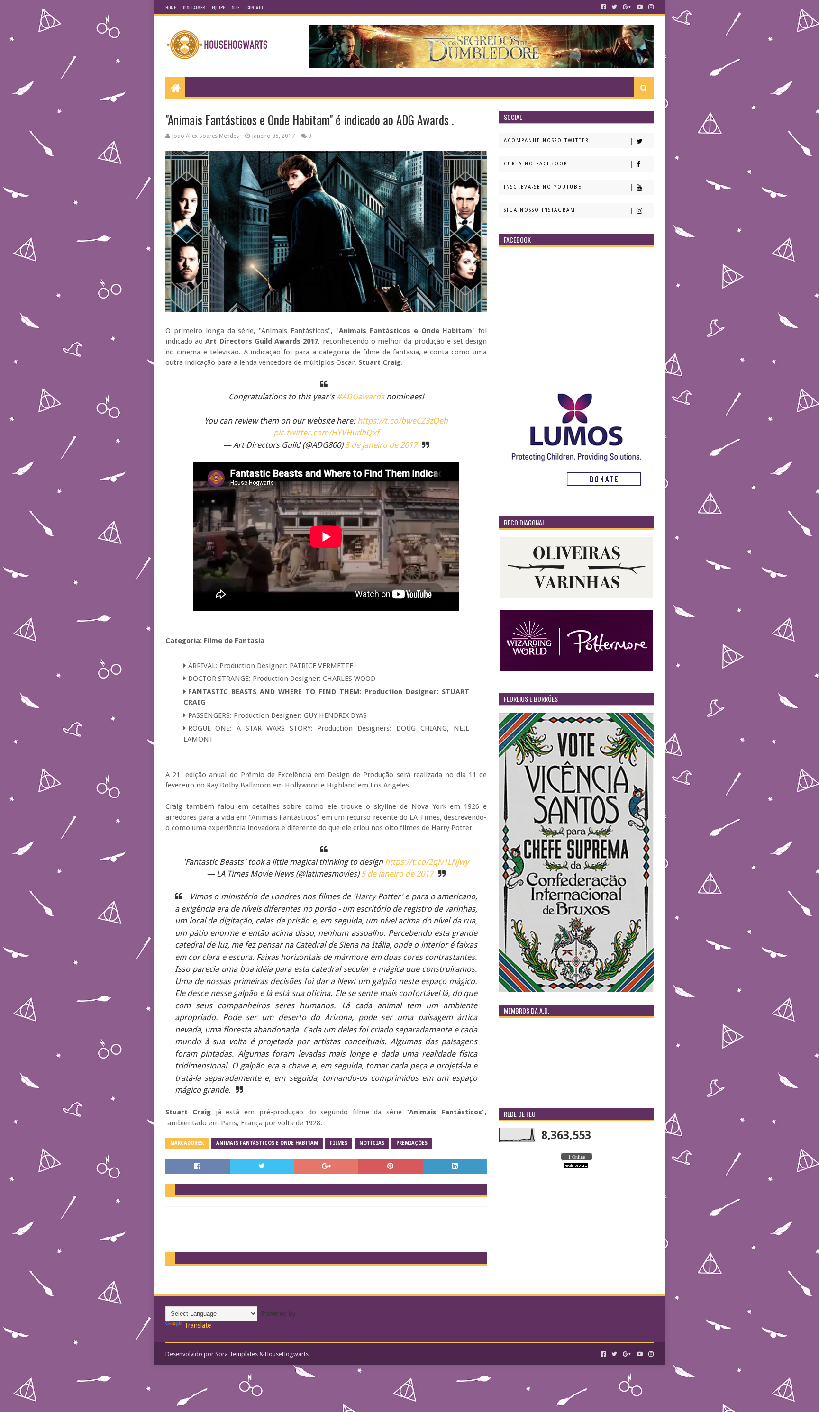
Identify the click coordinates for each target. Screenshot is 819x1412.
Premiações (412, 1143)
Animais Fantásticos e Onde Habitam (267, 1143)
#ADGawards (360, 396)
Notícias (371, 1143)
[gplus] (627, 7)
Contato (254, 7)
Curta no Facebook (536, 163)
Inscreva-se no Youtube (543, 187)
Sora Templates (236, 1354)
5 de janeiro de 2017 (381, 445)
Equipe (218, 7)
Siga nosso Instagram (539, 210)
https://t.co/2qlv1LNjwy (427, 862)
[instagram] (650, 7)
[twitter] (614, 7)
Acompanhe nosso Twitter (546, 140)
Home (170, 7)
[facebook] (603, 7)
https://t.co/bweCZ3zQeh (402, 420)
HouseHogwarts (287, 1354)
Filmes (338, 1143)
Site (235, 7)
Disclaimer (194, 7)
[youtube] (640, 7)
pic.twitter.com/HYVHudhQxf (326, 432)
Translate (197, 1325)
